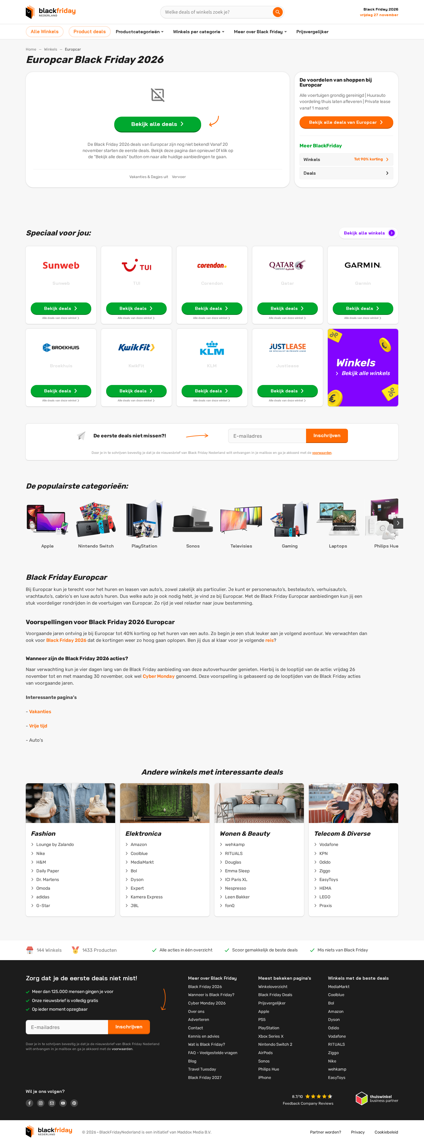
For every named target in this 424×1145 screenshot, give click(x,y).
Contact (195, 1028)
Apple (263, 1011)
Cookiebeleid (386, 1132)
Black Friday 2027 (205, 1077)
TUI (136, 283)
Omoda (43, 888)
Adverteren (198, 1019)
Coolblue (139, 853)
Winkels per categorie (196, 31)
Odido (325, 862)
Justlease (287, 366)
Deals (310, 173)
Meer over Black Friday (258, 31)
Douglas (233, 862)
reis (269, 640)
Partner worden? (325, 1132)
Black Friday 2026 (66, 640)
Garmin (363, 283)
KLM (212, 366)
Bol (134, 871)
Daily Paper (47, 871)
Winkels (50, 49)
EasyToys (328, 879)
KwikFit (136, 366)
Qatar (287, 283)
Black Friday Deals (275, 994)
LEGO (324, 897)
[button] (319, 1097)
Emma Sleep (237, 871)
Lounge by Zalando (55, 844)
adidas (42, 897)
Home (31, 49)
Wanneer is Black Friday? (211, 994)
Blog (192, 1061)
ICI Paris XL (236, 879)
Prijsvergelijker (312, 31)
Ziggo (324, 871)
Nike (40, 853)
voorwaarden (322, 452)
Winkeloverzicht (272, 986)
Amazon (139, 844)
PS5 (262, 1019)
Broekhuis (61, 366)
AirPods (265, 1052)
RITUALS (234, 853)
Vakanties (40, 711)
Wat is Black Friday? (206, 1044)
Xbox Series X (270, 1036)
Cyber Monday (159, 676)
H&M (41, 862)
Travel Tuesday (202, 1069)
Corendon (212, 283)
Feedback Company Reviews (308, 1103)
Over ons (196, 1011)
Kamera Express (147, 897)
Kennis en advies (203, 1036)
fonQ (229, 905)
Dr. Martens (47, 879)
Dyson (137, 879)
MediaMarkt (142, 862)
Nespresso (235, 888)
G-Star (43, 905)
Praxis (325, 905)
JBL (135, 905)
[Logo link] (31, 1104)
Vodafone (328, 844)
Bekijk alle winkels (364, 233)
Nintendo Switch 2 (275, 1044)
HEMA (325, 888)
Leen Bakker (237, 897)
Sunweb (61, 283)
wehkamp (235, 844)
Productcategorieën (138, 31)
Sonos (264, 1061)
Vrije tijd (38, 726)
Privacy (358, 1132)
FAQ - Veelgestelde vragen (212, 1052)
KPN (323, 853)
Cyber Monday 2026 (207, 1003)
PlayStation (268, 1028)
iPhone (264, 1077)
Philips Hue (268, 1069)
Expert (137, 888)
